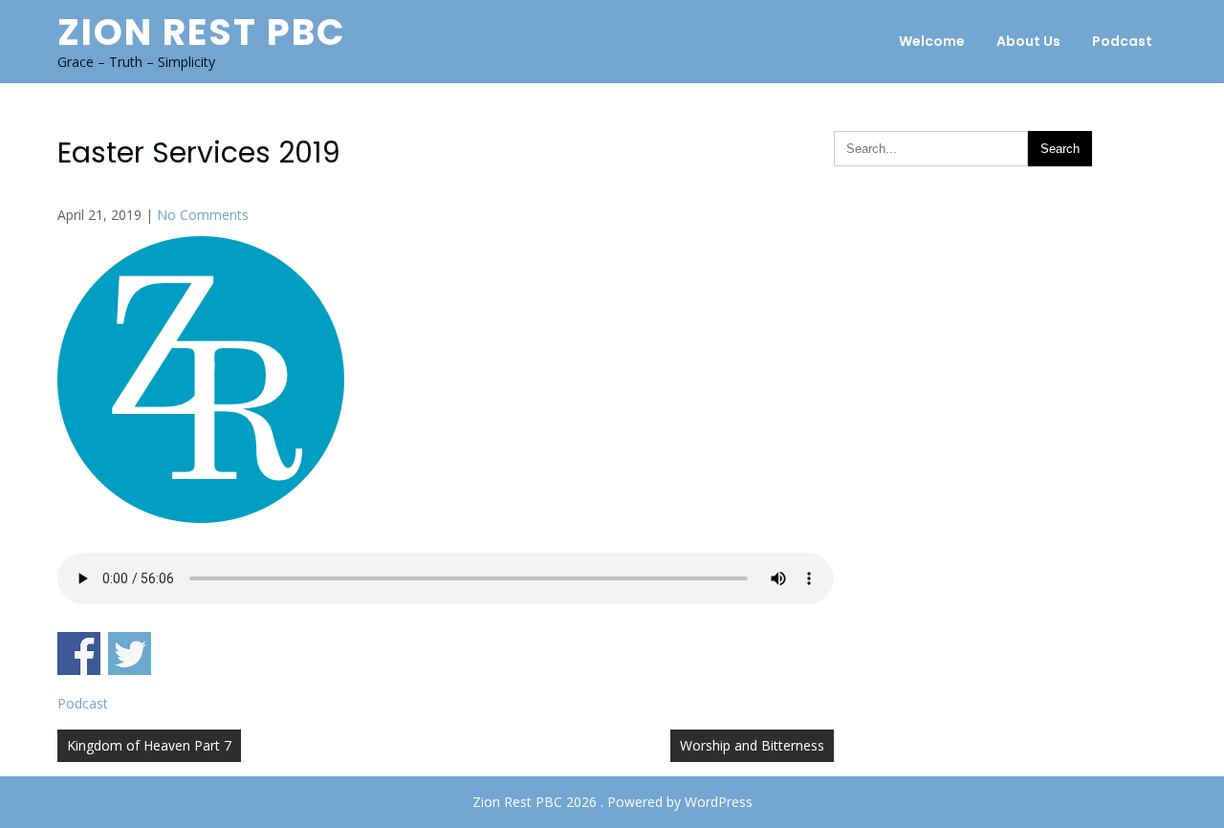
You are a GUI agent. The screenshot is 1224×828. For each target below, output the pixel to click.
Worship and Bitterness (752, 745)
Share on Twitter (129, 653)
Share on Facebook (78, 653)
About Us (1028, 41)
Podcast (1122, 41)
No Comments (203, 215)
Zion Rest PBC (201, 32)
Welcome (932, 41)
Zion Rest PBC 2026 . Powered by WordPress (612, 802)
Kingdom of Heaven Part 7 (149, 745)
